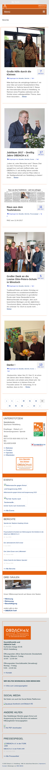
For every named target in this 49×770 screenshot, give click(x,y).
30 (23, 401)
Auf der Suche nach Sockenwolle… (15, 506)
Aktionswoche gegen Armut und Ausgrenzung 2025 (20, 492)
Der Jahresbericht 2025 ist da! (13, 543)
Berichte (27, 78)
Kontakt (4, 766)
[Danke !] (24, 340)
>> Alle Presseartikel (11, 756)
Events (32, 159)
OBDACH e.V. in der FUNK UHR (14, 749)
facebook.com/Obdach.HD (22, 704)
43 (34, 406)
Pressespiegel (34, 214)
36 (22, 406)
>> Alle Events (9, 510)
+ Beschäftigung (10, 603)
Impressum (42, 763)
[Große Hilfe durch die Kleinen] (24, 47)
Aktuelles (21, 78)
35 (16, 406)
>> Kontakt (8, 673)
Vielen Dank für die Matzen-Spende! (15, 560)
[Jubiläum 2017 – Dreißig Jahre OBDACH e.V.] (24, 128)
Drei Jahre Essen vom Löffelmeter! (15, 551)
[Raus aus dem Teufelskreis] (24, 196)
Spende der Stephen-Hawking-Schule (16, 523)
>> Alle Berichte (9, 569)
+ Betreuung (9, 601)
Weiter (24, 97)
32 (36, 401)
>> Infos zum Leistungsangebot (15, 686)
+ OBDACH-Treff (10, 611)
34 (9, 406)
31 (30, 401)
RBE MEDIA (20, 766)
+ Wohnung (8, 599)
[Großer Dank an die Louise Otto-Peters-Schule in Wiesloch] (24, 252)
